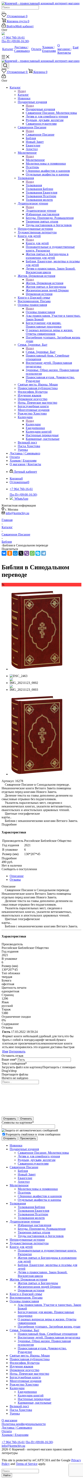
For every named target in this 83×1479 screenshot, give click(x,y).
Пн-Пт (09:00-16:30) (15, 41)
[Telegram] (43, 553)
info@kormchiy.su (17, 513)
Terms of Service (26, 1464)
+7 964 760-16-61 (13, 37)
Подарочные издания (40, 109)
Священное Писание (40, 134)
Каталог (23, 94)
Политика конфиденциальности (24, 1424)
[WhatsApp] (32, 553)
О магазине (9, 1420)
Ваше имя (9, 1059)
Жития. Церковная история (44, 283)
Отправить (9, 1118)
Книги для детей (37, 243)
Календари (33, 424)
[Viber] (26, 553)
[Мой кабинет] (4, 77)
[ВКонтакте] (4, 553)
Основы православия (40, 312)
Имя (5, 1051)
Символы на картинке (18, 1122)
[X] (21, 553)
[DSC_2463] (37, 669)
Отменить (26, 1118)
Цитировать (17, 1051)
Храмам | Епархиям (15, 1435)
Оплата (7, 1431)
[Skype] (37, 553)
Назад (22, 91)
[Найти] (3, 12)
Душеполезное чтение (41, 210)
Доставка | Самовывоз (17, 1427)
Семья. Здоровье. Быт (40, 352)
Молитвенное (35, 160)
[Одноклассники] (9, 553)
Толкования (34, 185)
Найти (6, 1475)
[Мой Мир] (15, 553)
